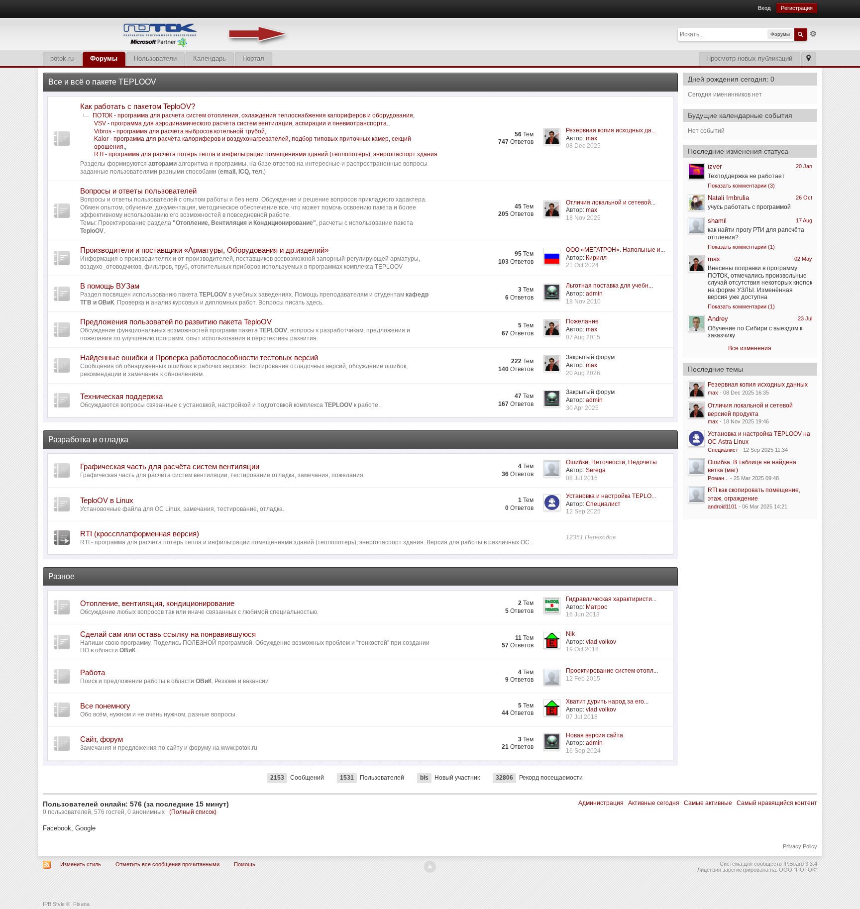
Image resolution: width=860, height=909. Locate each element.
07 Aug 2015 (583, 337)
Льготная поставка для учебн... (609, 285)
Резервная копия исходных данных (758, 384)
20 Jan (804, 166)
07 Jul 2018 (582, 716)
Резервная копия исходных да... (611, 130)
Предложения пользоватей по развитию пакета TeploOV (176, 321)
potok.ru (62, 58)
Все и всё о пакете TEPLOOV (102, 82)
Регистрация (797, 8)
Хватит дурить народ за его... (607, 701)
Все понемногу (105, 706)
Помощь (244, 864)
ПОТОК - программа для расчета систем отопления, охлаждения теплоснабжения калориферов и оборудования (253, 115)
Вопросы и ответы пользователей (138, 191)
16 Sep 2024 (583, 750)
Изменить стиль (80, 864)
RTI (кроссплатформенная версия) (139, 533)
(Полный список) (192, 811)
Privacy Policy (800, 846)
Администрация (601, 803)
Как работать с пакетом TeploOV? (137, 106)
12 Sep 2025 (583, 511)
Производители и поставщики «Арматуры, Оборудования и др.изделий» (204, 250)
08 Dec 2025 (583, 145)
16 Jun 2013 (583, 614)
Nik (570, 633)
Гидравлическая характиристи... (611, 599)
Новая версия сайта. (595, 735)
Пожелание (582, 321)
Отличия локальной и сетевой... (610, 202)
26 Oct (804, 198)
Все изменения (749, 348)
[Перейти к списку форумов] (167, 33)
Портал (253, 58)
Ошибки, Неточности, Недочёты (611, 462)
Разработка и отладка (88, 439)
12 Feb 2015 (583, 678)
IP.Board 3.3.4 (800, 864)
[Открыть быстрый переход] (808, 59)
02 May (803, 259)
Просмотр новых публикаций (749, 58)
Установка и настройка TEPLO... (611, 496)
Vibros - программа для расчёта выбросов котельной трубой (179, 131)
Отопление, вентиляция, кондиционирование (157, 603)
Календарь (209, 58)
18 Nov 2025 (583, 217)
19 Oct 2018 (582, 649)
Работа (92, 672)
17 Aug (804, 220)
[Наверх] (430, 867)
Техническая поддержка (121, 396)
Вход (764, 8)
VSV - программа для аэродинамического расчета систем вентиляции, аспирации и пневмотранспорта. (241, 123)
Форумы (103, 58)
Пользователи (155, 58)
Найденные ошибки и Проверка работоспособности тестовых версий (199, 357)
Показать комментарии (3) (741, 186)
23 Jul (805, 318)
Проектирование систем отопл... (612, 670)
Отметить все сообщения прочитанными (167, 864)
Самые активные (708, 803)
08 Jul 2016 (582, 478)
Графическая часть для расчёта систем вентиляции (169, 466)
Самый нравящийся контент (777, 803)
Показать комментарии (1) (741, 247)
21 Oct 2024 (582, 265)
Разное (61, 576)
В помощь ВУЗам (109, 286)
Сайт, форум (101, 739)
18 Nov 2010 (583, 301)
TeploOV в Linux (106, 500)
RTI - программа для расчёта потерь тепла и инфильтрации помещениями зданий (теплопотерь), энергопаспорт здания (265, 154)
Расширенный (813, 34)
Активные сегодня (653, 803)
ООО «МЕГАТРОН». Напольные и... (615, 249)
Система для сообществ (751, 864)
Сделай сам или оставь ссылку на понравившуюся (168, 634)
